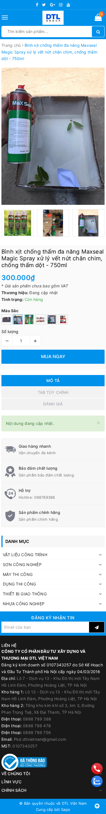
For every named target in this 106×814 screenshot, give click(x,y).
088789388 (44, 497)
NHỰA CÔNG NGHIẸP (23, 603)
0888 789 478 (37, 725)
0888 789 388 (37, 719)
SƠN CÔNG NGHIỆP (22, 564)
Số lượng (9, 331)
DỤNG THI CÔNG (19, 584)
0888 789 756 (37, 732)
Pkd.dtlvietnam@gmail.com (40, 739)
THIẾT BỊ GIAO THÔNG (25, 593)
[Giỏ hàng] (98, 18)
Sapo (65, 809)
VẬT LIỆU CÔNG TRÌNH (25, 554)
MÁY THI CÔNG (18, 574)
